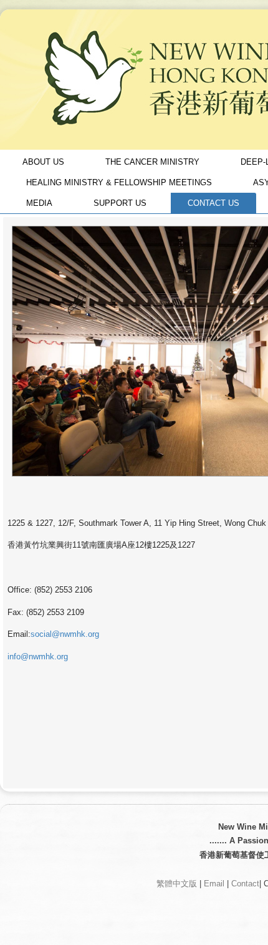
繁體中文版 (176, 883)
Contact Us (213, 203)
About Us (43, 162)
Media (39, 203)
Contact (245, 883)
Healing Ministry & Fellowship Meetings (119, 182)
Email (214, 883)
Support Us (119, 203)
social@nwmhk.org (65, 634)
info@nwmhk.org (37, 656)
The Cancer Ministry (152, 162)
